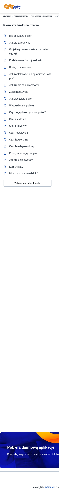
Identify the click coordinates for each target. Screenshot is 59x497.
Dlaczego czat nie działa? (24, 173)
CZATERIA (7, 16)
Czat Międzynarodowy (22, 146)
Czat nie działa (17, 119)
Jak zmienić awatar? (21, 160)
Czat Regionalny (18, 139)
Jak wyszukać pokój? (21, 98)
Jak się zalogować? (20, 42)
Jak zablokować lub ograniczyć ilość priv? (30, 76)
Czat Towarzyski (18, 132)
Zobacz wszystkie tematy (27, 183)
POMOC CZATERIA (21, 16)
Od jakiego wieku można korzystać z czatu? (30, 51)
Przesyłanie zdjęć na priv (23, 153)
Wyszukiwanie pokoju (21, 105)
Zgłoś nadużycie (18, 92)
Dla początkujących (20, 36)
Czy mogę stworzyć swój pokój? (27, 112)
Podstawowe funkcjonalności (26, 60)
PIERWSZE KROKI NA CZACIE (41, 16)
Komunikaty (16, 167)
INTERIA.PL (50, 487)
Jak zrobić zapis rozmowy (24, 85)
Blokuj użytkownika (20, 67)
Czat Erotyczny (18, 126)
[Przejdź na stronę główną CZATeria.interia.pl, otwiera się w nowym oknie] (12, 6)
